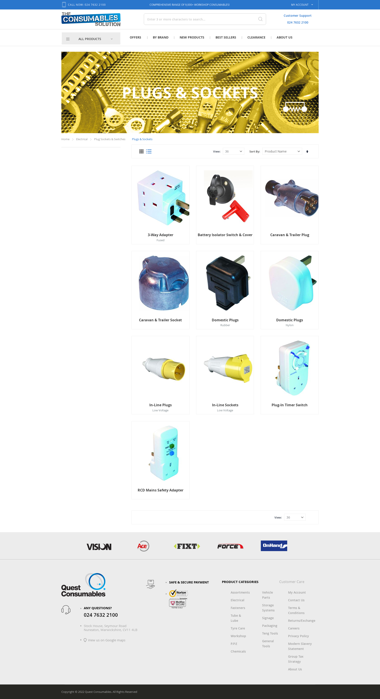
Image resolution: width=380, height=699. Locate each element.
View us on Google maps (106, 640)
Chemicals (238, 651)
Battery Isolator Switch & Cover (225, 234)
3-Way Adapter (160, 234)
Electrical (82, 139)
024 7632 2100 (297, 22)
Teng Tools (270, 633)
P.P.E (234, 644)
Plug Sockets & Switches (110, 139)
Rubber (225, 325)
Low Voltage (160, 410)
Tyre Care (238, 628)
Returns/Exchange (301, 620)
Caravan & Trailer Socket (160, 320)
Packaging (269, 626)
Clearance (256, 37)
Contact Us (296, 600)
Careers (294, 628)
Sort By (254, 151)
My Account (297, 592)
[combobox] (189, 19)
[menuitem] (96, 38)
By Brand (160, 37)
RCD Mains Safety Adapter (160, 490)
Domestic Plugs (225, 320)
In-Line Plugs (160, 405)
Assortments (240, 592)
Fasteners (238, 608)
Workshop (238, 636)
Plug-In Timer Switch (290, 405)
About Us (284, 37)
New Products (192, 37)
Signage (268, 618)
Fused (160, 240)
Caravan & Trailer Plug (289, 234)
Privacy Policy (298, 636)
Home (65, 139)
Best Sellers (226, 37)
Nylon (290, 325)
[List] (149, 151)
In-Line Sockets (225, 405)
